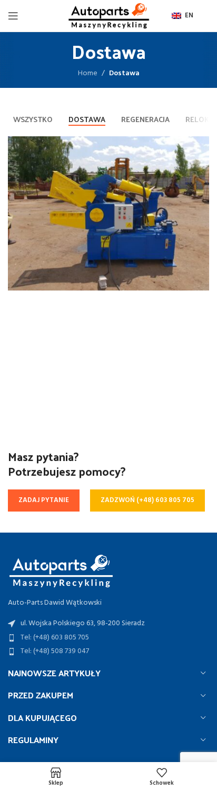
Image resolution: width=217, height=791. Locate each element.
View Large (200, 145)
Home (87, 73)
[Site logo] (108, 16)
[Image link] (60, 570)
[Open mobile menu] (13, 15)
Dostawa (124, 73)
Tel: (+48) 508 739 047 (55, 651)
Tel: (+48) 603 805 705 (55, 638)
